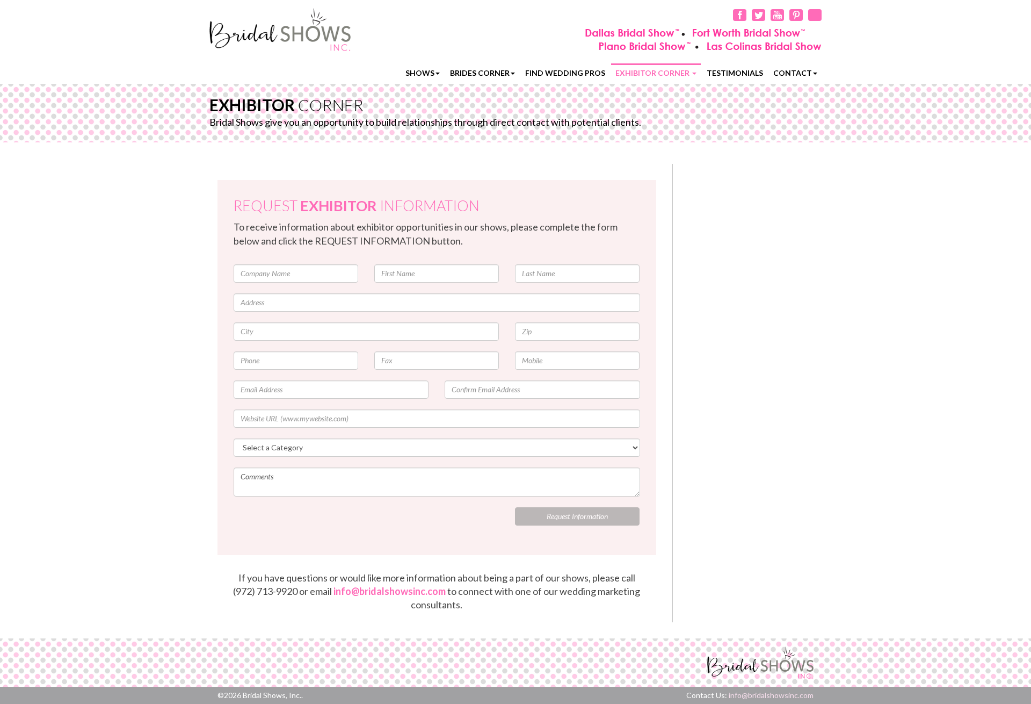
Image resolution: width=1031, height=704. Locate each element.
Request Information (577, 516)
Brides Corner (480, 72)
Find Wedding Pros (565, 72)
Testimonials (735, 72)
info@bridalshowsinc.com (389, 591)
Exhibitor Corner (653, 72)
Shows (419, 72)
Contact (792, 72)
